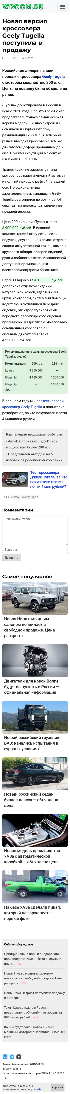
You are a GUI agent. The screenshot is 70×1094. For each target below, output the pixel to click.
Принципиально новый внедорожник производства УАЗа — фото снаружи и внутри (32, 959)
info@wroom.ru (12, 1068)
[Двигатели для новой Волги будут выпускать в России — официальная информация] (35, 660)
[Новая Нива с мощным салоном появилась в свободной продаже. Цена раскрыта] (35, 598)
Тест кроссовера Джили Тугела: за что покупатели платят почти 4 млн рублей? (48, 479)
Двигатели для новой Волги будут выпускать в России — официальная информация (31, 687)
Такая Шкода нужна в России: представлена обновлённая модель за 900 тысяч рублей (33, 1012)
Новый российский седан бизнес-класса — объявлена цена (31, 800)
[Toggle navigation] (62, 7)
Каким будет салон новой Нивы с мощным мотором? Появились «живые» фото (34, 1032)
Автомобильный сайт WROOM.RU (23, 1064)
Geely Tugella (53, 76)
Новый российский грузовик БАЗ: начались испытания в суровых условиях (31, 743)
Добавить (11, 557)
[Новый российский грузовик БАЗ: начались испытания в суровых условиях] (35, 717)
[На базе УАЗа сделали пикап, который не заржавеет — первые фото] (35, 886)
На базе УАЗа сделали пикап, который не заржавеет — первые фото (32, 913)
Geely (15, 497)
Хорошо (57, 1087)
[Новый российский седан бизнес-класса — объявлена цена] (35, 773)
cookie (37, 1089)
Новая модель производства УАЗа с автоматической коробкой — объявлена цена (32, 856)
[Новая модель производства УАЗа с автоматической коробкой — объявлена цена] (35, 830)
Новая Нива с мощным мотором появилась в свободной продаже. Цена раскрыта (33, 978)
